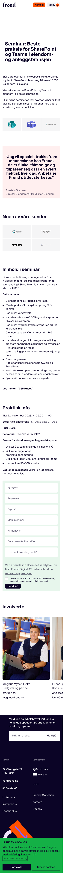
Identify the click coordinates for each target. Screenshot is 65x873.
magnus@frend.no (13, 698)
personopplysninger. (18, 573)
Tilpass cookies (46, 867)
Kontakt (39, 5)
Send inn (13, 586)
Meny (53, 5)
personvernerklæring (15, 858)
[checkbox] (6, 578)
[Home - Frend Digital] (9, 4)
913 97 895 (9, 693)
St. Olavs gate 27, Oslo (44, 422)
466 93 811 (58, 693)
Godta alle (16, 867)
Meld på (51, 735)
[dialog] (31, 855)
